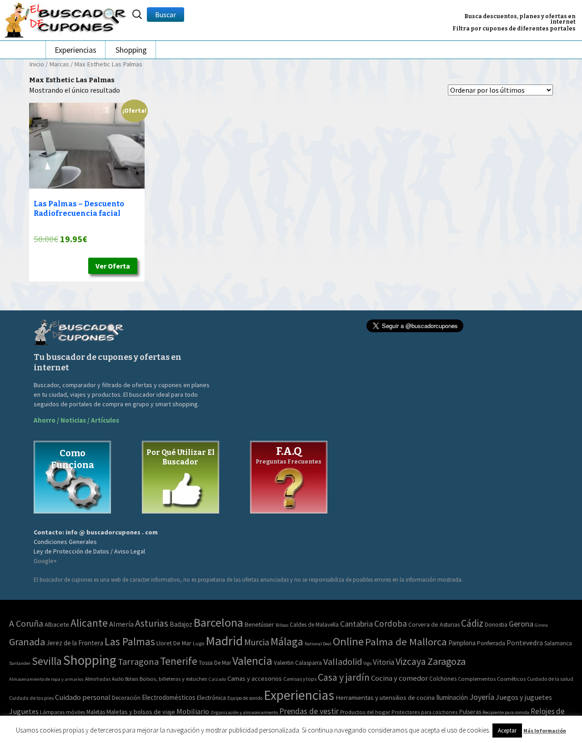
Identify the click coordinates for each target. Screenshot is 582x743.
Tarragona (138, 662)
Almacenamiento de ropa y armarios (46, 679)
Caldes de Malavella (314, 624)
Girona (541, 625)
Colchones (443, 679)
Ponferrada (491, 643)
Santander (19, 663)
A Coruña (26, 623)
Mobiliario (192, 711)
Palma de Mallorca (406, 641)
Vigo (367, 663)
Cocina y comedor (399, 678)
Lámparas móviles (62, 711)
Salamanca (558, 643)
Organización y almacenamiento (244, 712)
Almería (121, 623)
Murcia (256, 642)
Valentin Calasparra (298, 663)
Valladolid (342, 661)
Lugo (198, 643)
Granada (27, 641)
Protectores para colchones (424, 711)
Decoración (126, 698)
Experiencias (75, 50)
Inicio (36, 64)
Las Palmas (130, 641)
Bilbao (282, 625)
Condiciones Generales (65, 542)
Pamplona (462, 642)
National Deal (318, 644)
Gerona (521, 623)
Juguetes (24, 711)
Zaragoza (446, 661)
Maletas (95, 712)
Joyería (481, 697)
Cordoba (390, 623)
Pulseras (470, 712)
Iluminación (452, 697)
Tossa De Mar (215, 663)
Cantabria (356, 623)
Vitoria (383, 662)
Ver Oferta (112, 265)
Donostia (496, 624)
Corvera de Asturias (434, 624)
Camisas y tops (299, 679)
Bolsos (131, 679)
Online (348, 641)
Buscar (165, 14)
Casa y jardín (344, 677)
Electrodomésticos (169, 697)
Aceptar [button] (507, 730)
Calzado (217, 679)
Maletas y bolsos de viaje (140, 712)
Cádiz (472, 623)
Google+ (45, 561)
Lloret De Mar (173, 643)
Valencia (252, 660)
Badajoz (181, 624)
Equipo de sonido (244, 698)
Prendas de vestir (309, 711)
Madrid (224, 641)
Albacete (57, 624)
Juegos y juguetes (524, 697)
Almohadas (97, 679)
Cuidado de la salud (550, 678)
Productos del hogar (365, 711)
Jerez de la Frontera (74, 642)
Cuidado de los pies (31, 698)
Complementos (477, 678)
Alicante (89, 622)
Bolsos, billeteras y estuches (173, 678)
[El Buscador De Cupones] (66, 19)
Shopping (131, 50)
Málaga (287, 641)
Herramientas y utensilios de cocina (385, 697)
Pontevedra (525, 642)
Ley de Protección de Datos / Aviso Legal (89, 551)
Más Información (544, 730)
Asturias (151, 623)
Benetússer (259, 624)
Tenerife (178, 661)
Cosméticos (511, 678)
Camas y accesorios (254, 678)
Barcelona (218, 622)
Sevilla (47, 661)
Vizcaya (411, 661)
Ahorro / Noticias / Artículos (76, 420)
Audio (118, 679)
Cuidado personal (82, 697)
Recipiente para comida (505, 712)
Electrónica (211, 697)
